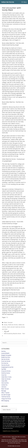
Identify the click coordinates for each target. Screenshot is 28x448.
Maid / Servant (8, 322)
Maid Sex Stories (11, 159)
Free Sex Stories (5, 365)
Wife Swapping (5, 400)
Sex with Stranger (5, 395)
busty (5, 324)
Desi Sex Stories (5, 359)
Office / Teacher (5, 393)
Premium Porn (15, 431)
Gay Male (3, 369)
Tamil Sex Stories (5, 396)
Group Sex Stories (6, 371)
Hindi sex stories (13, 324)
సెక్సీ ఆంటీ (6, 331)
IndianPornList (6, 431)
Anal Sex (3, 351)
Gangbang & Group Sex (7, 367)
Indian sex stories (16, 446)
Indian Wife (4, 381)
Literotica (3, 387)
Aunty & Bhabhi (5, 353)
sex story (4, 329)
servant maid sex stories (17, 327)
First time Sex (4, 363)
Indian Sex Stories (7, 2)
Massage (3, 391)
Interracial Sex (5, 383)
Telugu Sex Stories (6, 398)
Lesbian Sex (4, 385)
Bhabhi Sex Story (5, 357)
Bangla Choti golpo (6, 355)
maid (8, 327)
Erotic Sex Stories (5, 361)
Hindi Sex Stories (5, 373)
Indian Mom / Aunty (6, 377)
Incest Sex (3, 375)
